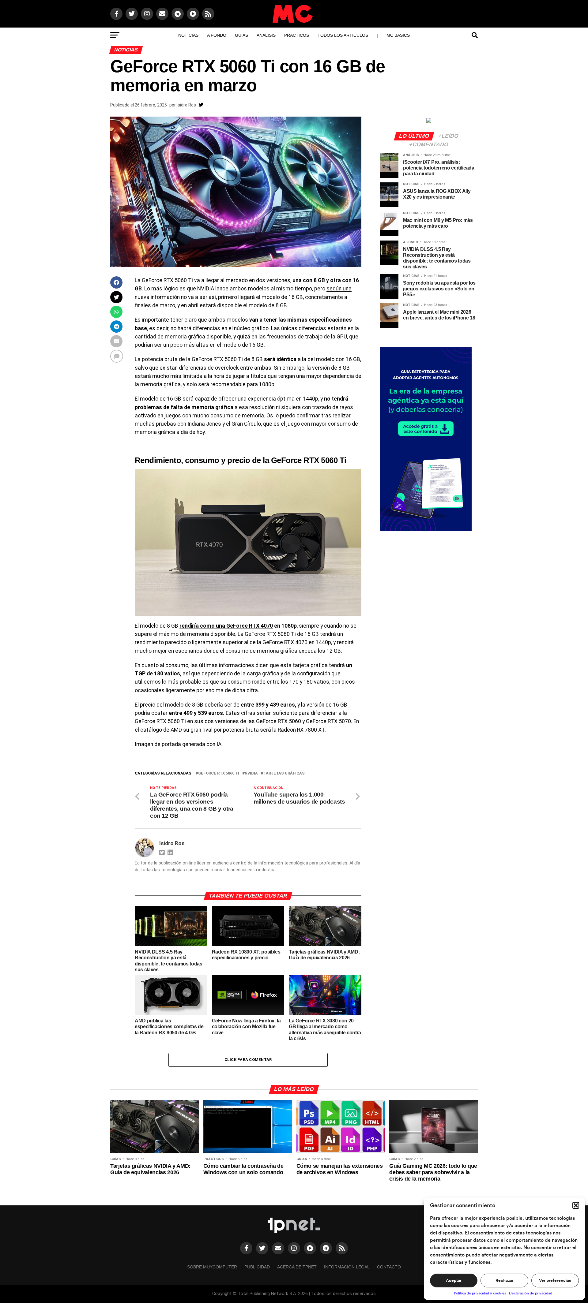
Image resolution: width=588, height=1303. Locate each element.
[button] (576, 1205)
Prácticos (296, 35)
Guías (241, 35)
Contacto (389, 1266)
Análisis (266, 35)
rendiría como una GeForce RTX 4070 (226, 626)
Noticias (188, 35)
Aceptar (454, 1281)
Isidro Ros (186, 105)
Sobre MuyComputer (212, 1266)
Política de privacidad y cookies (480, 1293)
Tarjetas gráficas (284, 773)
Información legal (347, 1266)
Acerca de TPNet (297, 1266)
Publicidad (257, 1266)
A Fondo (216, 35)
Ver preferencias (555, 1281)
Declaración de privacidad (530, 1293)
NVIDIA (251, 773)
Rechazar (505, 1281)
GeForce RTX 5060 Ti (218, 773)
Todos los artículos (343, 35)
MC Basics (398, 35)
